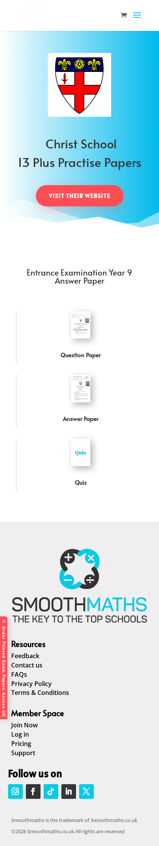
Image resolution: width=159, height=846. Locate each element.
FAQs (19, 674)
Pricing (21, 743)
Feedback (25, 656)
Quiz (81, 482)
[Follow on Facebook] (33, 791)
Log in (20, 734)
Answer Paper (80, 418)
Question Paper (81, 355)
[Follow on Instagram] (15, 791)
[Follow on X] (86, 791)
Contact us (26, 665)
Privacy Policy (31, 683)
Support (23, 753)
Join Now (24, 725)
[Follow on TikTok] (51, 791)
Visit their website (79, 195)
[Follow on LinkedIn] (68, 791)
